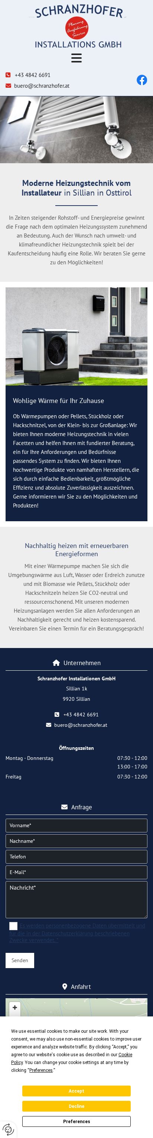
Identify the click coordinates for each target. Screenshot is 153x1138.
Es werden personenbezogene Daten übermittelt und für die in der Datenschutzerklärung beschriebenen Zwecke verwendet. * (77, 933)
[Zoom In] (14, 1007)
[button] (76, 58)
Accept (76, 1091)
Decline (76, 1106)
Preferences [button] (41, 1070)
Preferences (76, 1121)
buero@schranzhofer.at (41, 85)
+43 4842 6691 (33, 74)
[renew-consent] (8, 1129)
